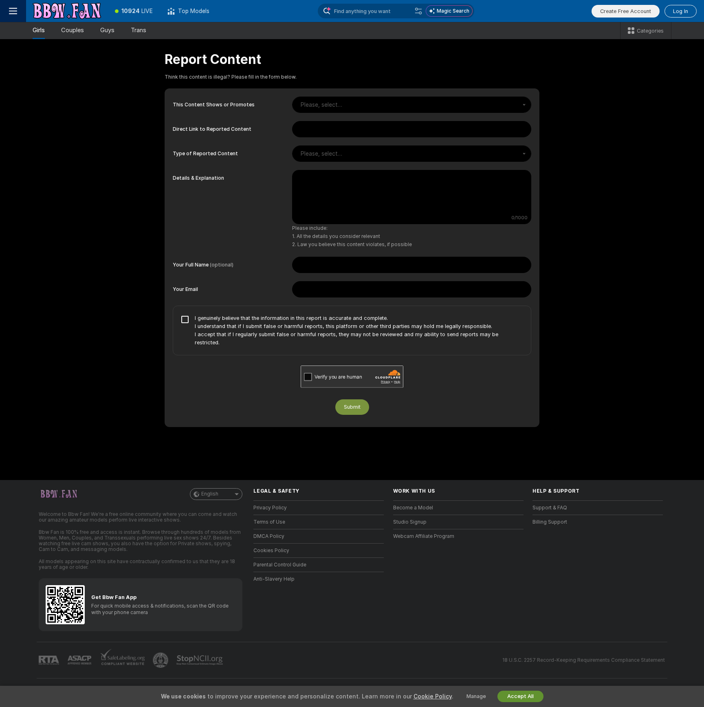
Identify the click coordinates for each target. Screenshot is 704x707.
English (209, 494)
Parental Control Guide (279, 565)
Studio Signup (410, 522)
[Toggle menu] (13, 11)
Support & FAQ (549, 508)
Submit (352, 407)
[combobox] (411, 105)
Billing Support (549, 522)
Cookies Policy (271, 550)
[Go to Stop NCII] (200, 660)
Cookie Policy (433, 696)
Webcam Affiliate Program (423, 536)
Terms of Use (269, 522)
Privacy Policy (270, 508)
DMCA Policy (268, 536)
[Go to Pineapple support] (161, 660)
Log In (680, 11)
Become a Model (413, 508)
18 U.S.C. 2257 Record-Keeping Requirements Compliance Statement (583, 660)
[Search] (418, 11)
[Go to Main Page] (67, 11)
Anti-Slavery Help (274, 579)
